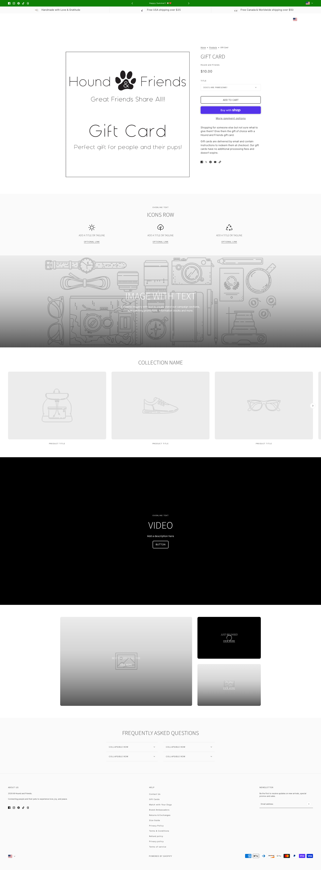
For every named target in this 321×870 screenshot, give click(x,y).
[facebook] (9, 3)
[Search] (10, 19)
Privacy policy (156, 841)
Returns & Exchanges (160, 815)
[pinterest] (18, 3)
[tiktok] (23, 3)
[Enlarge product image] (127, 114)
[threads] (27, 3)
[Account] (305, 19)
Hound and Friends (210, 65)
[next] (188, 3)
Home (203, 48)
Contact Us (154, 794)
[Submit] (308, 804)
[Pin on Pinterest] (210, 162)
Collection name (160, 363)
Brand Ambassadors (159, 810)
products (213, 48)
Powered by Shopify (160, 856)
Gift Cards (154, 799)
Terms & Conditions (159, 831)
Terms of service (157, 847)
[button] (219, 162)
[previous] (132, 3)
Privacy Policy (156, 826)
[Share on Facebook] (201, 162)
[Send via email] (215, 162)
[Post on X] (206, 162)
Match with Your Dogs (160, 804)
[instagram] (13, 3)
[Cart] (311, 19)
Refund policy (156, 836)
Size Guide (154, 820)
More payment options (231, 118)
